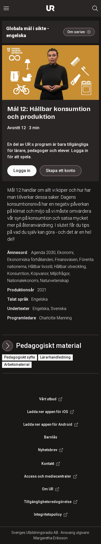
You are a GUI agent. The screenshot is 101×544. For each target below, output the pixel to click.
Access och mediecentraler (47, 476)
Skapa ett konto (60, 170)
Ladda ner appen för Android (47, 424)
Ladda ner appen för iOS (47, 412)
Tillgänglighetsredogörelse (47, 502)
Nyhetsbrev (47, 450)
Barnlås (50, 437)
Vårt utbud (47, 399)
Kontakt (47, 464)
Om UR (47, 489)
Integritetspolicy (48, 514)
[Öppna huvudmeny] (6, 8)
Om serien (76, 32)
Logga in (21, 170)
